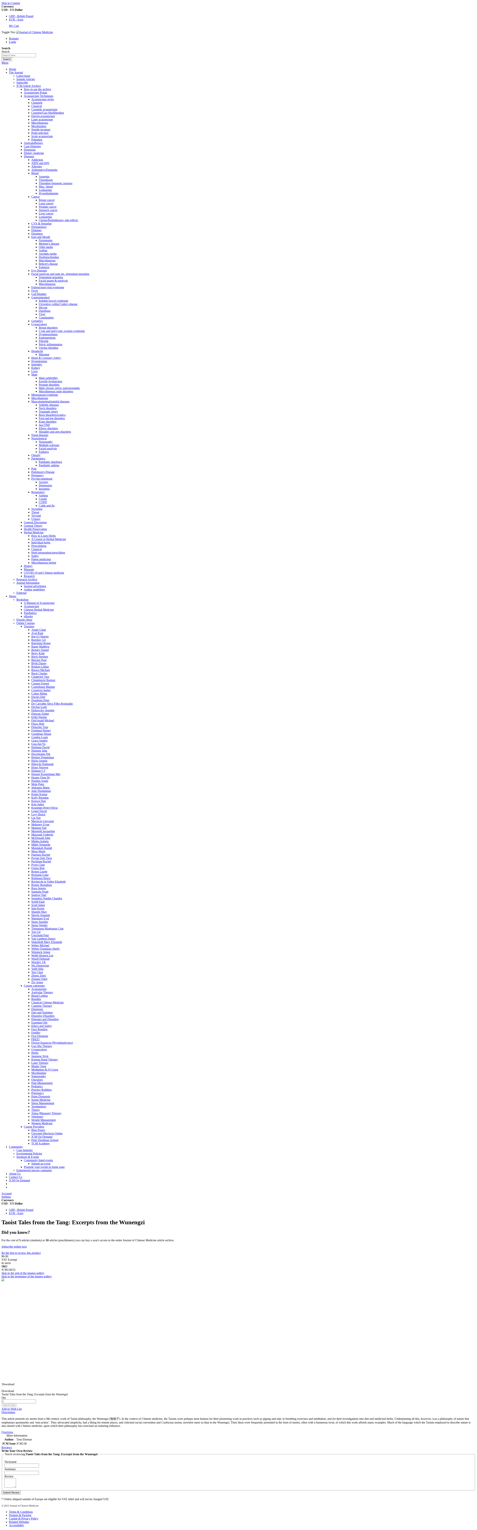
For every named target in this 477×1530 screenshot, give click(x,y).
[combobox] (18, 55)
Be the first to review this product (21, 1253)
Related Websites (19, 1521)
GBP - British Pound (21, 16)
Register (14, 38)
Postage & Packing (20, 1515)
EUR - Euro (16, 19)
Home (12, 69)
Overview (7, 1432)
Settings (6, 1196)
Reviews (6, 1447)
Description (8, 1412)
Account (6, 1193)
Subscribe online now (14, 1246)
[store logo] (34, 32)
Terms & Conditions (21, 1511)
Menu (4, 62)
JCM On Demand (19, 1180)
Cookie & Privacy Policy (23, 1518)
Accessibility (16, 1525)
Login (12, 41)
